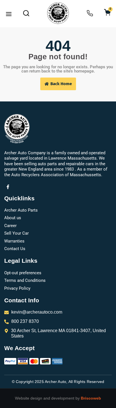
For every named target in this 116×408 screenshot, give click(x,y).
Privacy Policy (17, 288)
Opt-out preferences (22, 272)
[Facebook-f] (8, 187)
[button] (9, 14)
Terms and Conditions (25, 280)
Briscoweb (91, 398)
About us (12, 217)
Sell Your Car (16, 233)
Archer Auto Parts (21, 210)
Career (10, 225)
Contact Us (14, 248)
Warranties (14, 241)
